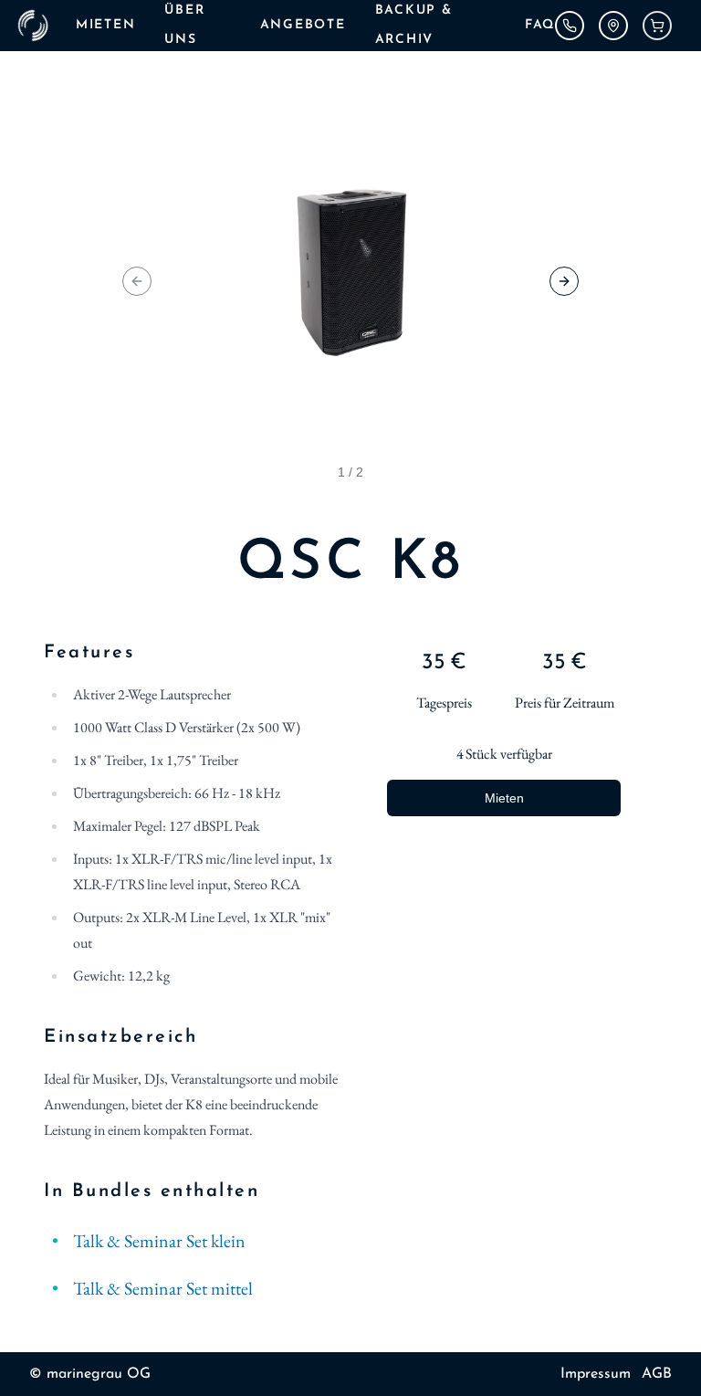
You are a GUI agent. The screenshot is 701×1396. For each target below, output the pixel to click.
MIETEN (106, 25)
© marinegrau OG (90, 1374)
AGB (657, 1374)
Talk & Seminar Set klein (159, 1241)
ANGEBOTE (303, 25)
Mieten (504, 798)
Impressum (595, 1374)
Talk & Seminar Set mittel (163, 1288)
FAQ (540, 25)
